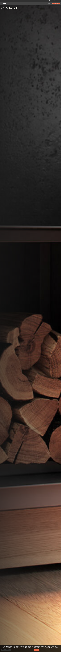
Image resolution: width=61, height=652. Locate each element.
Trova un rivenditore (48, 3)
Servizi (13, 0)
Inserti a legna (24, 3)
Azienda (8, 0)
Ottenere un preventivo (55, 3)
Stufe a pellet (16, 3)
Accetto (36, 650)
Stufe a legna (9, 3)
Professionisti (18, 0)
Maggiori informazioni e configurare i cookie (27, 650)
